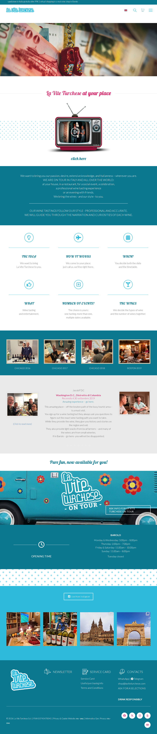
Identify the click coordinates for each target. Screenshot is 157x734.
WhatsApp (123, 678)
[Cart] (142, 10)
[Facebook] (124, 716)
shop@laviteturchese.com (131, 683)
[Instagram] (140, 716)
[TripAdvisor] (147, 725)
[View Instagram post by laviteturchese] (37, 643)
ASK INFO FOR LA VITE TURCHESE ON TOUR (122, 510)
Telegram (138, 678)
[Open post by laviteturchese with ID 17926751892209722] (97, 629)
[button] (150, 10)
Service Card (87, 678)
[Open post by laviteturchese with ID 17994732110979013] (23, 629)
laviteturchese (23, 616)
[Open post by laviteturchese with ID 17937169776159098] (134, 629)
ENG (82, 719)
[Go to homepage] (20, 10)
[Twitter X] (132, 716)
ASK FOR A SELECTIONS (132, 688)
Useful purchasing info (92, 683)
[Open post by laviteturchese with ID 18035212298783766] (60, 629)
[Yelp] (147, 716)
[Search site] (135, 11)
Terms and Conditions (92, 687)
